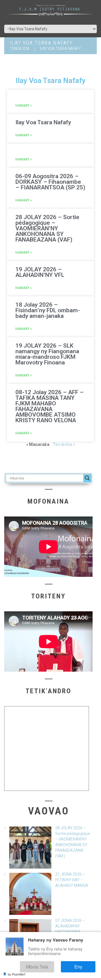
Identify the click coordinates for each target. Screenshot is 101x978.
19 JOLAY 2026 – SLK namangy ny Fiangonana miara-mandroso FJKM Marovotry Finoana (47, 354)
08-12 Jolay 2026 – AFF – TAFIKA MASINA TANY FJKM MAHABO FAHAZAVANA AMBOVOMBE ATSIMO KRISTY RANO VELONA (49, 406)
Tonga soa (19, 48)
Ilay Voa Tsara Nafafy (43, 122)
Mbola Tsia (52, 968)
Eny (83, 968)
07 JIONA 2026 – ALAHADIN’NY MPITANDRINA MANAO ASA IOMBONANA (70, 931)
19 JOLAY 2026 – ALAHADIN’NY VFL (39, 272)
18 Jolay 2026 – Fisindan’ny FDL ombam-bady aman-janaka (47, 310)
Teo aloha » (64, 444)
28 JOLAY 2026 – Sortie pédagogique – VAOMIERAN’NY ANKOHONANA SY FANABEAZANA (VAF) (47, 228)
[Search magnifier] (87, 478)
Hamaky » (23, 105)
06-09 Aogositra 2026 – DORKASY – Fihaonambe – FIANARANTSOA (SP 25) (50, 182)
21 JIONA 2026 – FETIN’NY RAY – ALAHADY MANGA (71, 880)
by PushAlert (16, 974)
